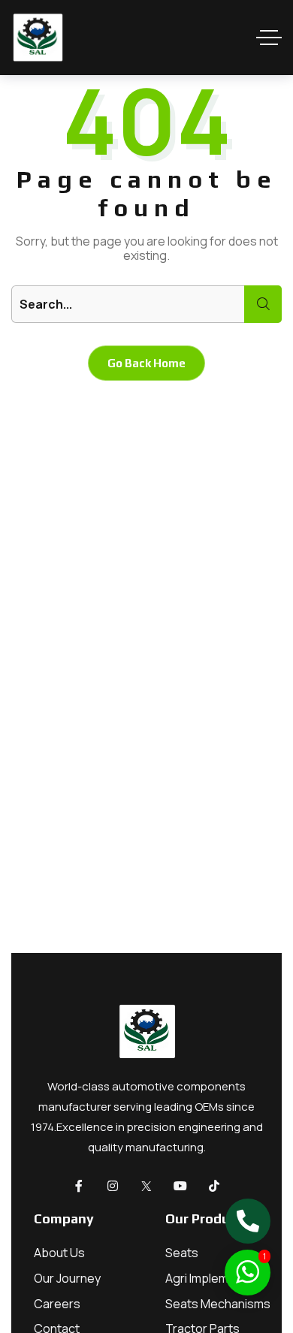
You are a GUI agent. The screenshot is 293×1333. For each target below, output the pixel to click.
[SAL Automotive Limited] (37, 37)
